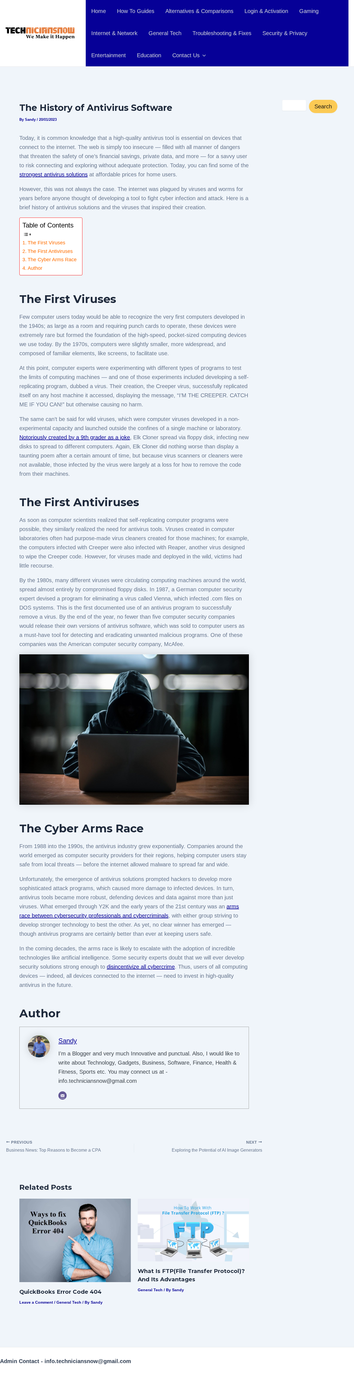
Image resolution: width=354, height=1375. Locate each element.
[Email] (62, 1095)
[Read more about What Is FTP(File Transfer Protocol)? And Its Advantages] (193, 1230)
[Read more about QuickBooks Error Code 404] (75, 1240)
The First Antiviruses (50, 251)
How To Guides (135, 11)
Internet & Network (114, 33)
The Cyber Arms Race (52, 259)
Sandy (67, 1040)
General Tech (165, 33)
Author (35, 268)
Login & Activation (266, 11)
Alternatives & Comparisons (199, 11)
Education (149, 55)
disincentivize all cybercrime (141, 967)
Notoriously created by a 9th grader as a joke (74, 437)
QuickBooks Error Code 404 (60, 1291)
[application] (203, 55)
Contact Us (186, 55)
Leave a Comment (36, 1302)
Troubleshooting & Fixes (221, 33)
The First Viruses (46, 242)
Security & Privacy (284, 33)
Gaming (309, 11)
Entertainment (108, 55)
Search (323, 106)
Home (98, 11)
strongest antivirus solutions (53, 174)
